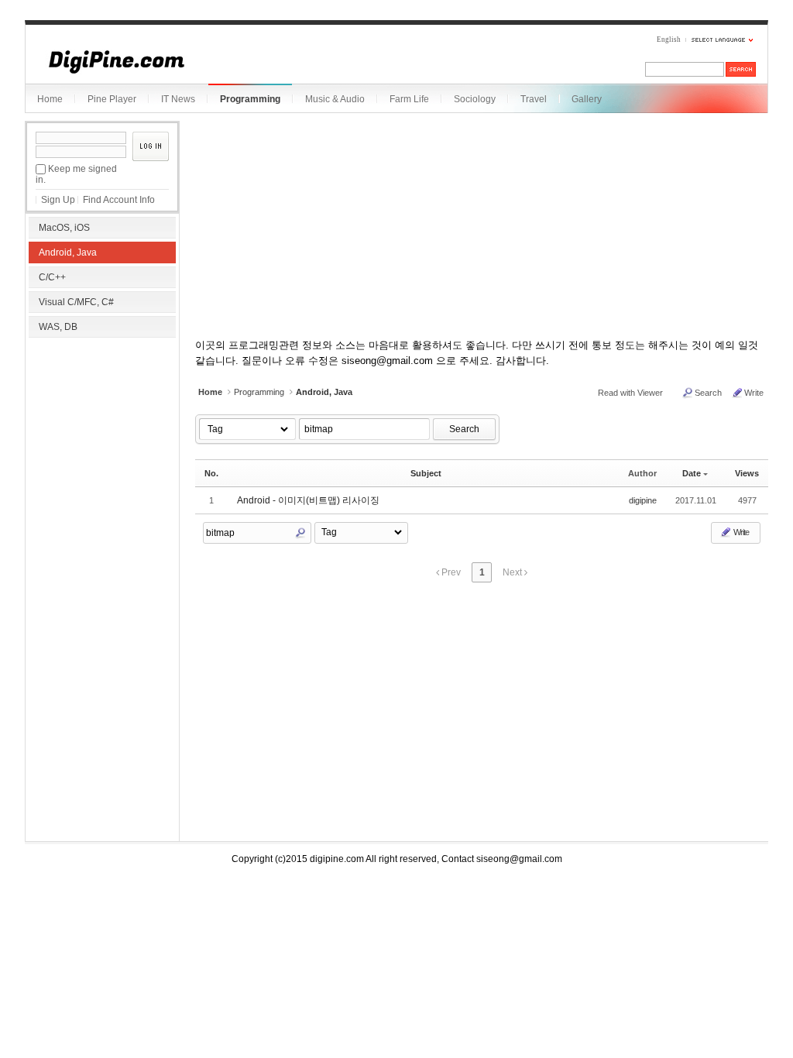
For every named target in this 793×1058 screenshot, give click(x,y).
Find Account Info (119, 199)
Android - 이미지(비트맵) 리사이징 (308, 500)
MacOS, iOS (64, 227)
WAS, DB (58, 326)
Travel (533, 99)
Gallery (587, 99)
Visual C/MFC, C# (76, 302)
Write (754, 392)
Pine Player (112, 99)
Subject (425, 473)
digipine (643, 500)
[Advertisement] (102, 441)
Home (50, 99)
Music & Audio (335, 99)
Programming (250, 99)
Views (747, 473)
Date (691, 473)
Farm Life (409, 99)
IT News (178, 99)
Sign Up (58, 199)
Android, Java (68, 252)
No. (211, 473)
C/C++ (52, 277)
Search (708, 392)
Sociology (475, 99)
